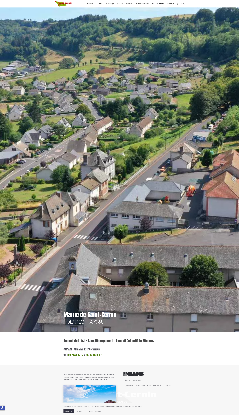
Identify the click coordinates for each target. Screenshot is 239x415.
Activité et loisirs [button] (142, 4)
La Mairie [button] (99, 4)
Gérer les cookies (94, 411)
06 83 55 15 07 (94, 355)
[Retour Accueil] (63, 3)
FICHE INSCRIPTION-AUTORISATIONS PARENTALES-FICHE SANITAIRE (149, 386)
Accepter (68, 411)
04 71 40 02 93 (75, 355)
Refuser (80, 411)
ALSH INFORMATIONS (134, 380)
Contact (170, 4)
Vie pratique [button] (109, 4)
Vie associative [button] (158, 4)
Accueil (90, 4)
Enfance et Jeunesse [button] (125, 4)
